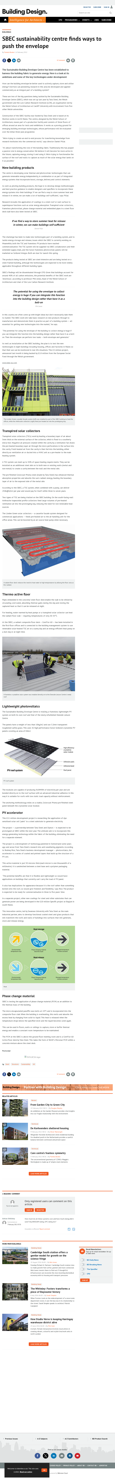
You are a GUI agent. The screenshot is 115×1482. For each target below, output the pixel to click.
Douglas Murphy (56, 1108)
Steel (7, 1064)
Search (110, 13)
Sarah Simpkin (51, 1295)
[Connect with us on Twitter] (46, 1456)
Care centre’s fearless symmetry (48, 1153)
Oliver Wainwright (56, 1132)
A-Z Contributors (71, 1439)
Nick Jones (53, 1262)
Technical (34, 1124)
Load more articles (39, 1174)
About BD (81, 1466)
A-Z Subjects (42, 1439)
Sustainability (25, 1064)
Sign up (85, 1280)
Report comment (45, 1229)
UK (34, 1064)
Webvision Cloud (63, 1473)
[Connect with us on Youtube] (77, 1456)
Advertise (103, 1466)
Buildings (6, 32)
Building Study (36, 1248)
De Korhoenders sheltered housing (50, 1128)
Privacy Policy (69, 1466)
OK (44, 1470)
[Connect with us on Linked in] (54, 1456)
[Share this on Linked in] (14, 60)
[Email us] (62, 1456)
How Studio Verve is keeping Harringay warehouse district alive (52, 1320)
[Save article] (73, 60)
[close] (74, 56)
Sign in (46, 56)
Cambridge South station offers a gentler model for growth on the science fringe (49, 1255)
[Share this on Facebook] (4, 60)
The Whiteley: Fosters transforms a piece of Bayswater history (50, 1290)
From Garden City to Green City (48, 1104)
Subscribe (97, 7)
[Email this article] (19, 60)
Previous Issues (11, 1439)
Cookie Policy (55, 1466)
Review (33, 1100)
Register (87, 7)
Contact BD (92, 1466)
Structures (15, 1064)
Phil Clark (51, 1326)
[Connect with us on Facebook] (37, 1456)
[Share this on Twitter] (9, 60)
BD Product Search (99, 1439)
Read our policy (26, 1472)
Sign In (106, 7)
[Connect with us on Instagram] (70, 1456)
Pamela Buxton (9, 52)
